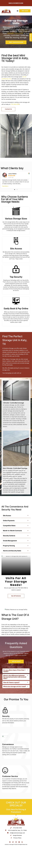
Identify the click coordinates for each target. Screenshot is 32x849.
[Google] (22, 842)
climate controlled (15, 33)
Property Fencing (9, 546)
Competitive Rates (9, 525)
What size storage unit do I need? (14, 686)
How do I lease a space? (11, 682)
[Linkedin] (16, 842)
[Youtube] (19, 842)
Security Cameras (9, 536)
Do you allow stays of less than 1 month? (14, 670)
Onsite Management (10, 541)
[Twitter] (13, 842)
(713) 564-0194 (15, 104)
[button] (17, 11)
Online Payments (9, 520)
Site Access (7, 515)
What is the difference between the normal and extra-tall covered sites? (14, 677)
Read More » (5, 186)
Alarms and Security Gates (12, 551)
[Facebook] (10, 842)
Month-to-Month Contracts (12, 531)
